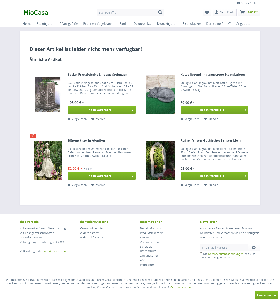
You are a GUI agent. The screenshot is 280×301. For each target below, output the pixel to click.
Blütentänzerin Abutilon (86, 141)
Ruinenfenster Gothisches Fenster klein (211, 141)
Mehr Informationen (183, 287)
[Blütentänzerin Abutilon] (48, 160)
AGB (142, 260)
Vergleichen (79, 119)
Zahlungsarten (149, 255)
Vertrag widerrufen (92, 228)
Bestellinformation (152, 228)
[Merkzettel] (207, 12)
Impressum (147, 264)
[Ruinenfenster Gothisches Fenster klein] (160, 160)
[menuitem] (130, 12)
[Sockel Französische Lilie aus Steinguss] (48, 94)
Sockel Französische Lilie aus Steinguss (97, 75)
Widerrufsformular (92, 237)
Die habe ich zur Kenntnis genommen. (227, 255)
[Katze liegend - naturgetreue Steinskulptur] (160, 94)
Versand (145, 237)
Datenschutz (148, 251)
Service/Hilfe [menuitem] (248, 3)
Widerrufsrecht (89, 233)
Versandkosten (149, 242)
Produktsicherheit (151, 233)
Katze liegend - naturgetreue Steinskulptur (213, 75)
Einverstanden (266, 295)
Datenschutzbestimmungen (226, 254)
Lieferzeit (146, 246)
